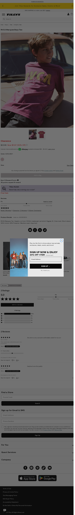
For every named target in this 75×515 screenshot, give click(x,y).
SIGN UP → (45, 266)
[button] (73, 255)
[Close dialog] (61, 240)
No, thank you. (45, 270)
